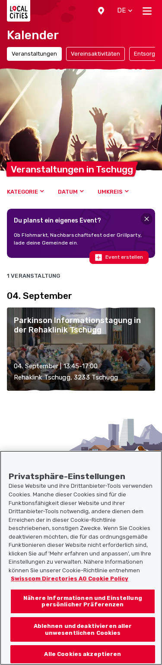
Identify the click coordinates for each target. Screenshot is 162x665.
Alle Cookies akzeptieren (82, 654)
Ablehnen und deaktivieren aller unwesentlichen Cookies (83, 629)
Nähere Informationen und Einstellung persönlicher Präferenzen (82, 601)
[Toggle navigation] (147, 11)
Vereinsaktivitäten (95, 53)
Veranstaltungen (34, 53)
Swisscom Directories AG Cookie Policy (69, 578)
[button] (101, 11)
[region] (81, 558)
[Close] (146, 219)
